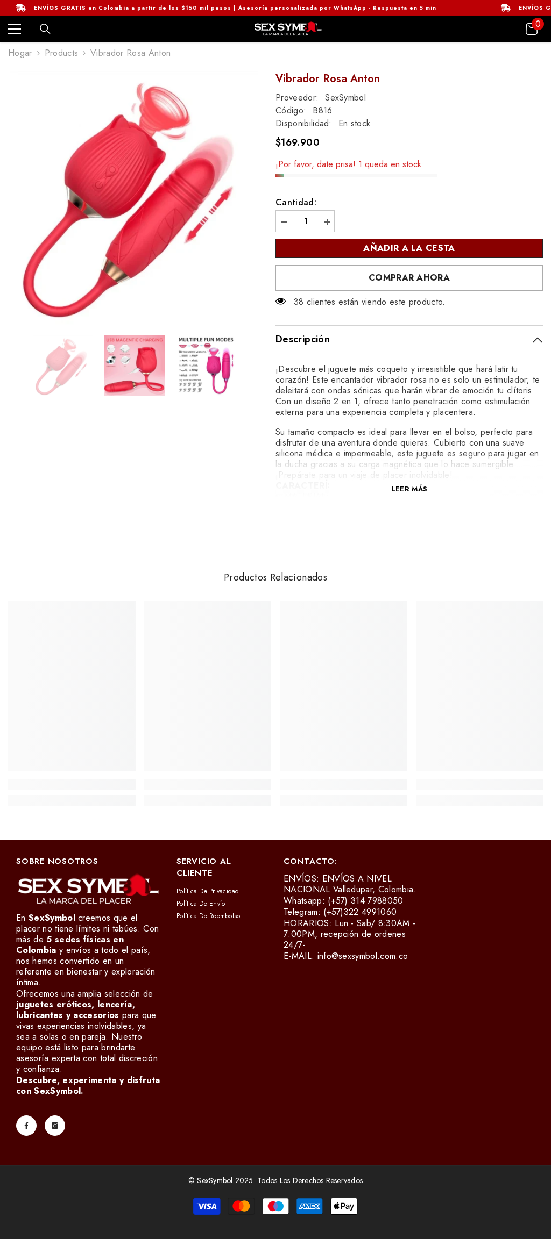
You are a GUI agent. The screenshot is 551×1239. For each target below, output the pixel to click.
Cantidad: (296, 202)
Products (62, 53)
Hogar (20, 53)
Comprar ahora (409, 277)
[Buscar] (45, 29)
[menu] (14, 29)
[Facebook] (26, 1125)
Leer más (409, 489)
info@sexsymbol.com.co (362, 956)
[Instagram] (55, 1125)
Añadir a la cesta (409, 248)
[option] (133, 198)
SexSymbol (345, 97)
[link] (72, 784)
